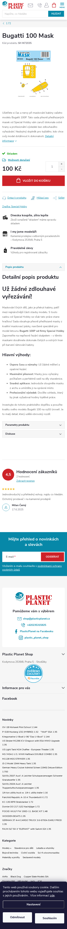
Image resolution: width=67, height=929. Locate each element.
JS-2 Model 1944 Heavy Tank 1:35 (19, 763)
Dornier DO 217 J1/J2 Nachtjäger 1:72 (21, 806)
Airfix (5, 876)
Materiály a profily (11, 857)
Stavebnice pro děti (23, 848)
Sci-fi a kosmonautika (48, 852)
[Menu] (62, 5)
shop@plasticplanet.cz (36, 618)
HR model (23, 881)
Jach (33, 881)
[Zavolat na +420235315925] (39, 5)
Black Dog (16, 876)
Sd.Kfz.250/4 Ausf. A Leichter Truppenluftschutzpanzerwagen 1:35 (20, 786)
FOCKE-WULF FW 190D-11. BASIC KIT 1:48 (24, 811)
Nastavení (33, 904)
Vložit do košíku (36, 181)
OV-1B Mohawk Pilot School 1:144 (19, 727)
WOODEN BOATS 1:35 (13, 816)
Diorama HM (8, 881)
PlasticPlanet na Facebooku (36, 631)
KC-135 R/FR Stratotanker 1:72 (17, 801)
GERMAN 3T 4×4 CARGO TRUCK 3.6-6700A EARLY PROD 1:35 (32, 822)
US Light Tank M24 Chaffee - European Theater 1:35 (28, 749)
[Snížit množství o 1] (61, 169)
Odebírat (52, 557)
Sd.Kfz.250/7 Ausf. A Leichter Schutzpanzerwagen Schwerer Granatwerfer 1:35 (32, 777)
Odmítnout (17, 917)
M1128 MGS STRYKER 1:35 (16, 758)
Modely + (6, 848)
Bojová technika (10, 852)
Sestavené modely (32, 857)
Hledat (56, 13)
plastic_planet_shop (36, 637)
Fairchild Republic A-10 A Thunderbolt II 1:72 (25, 797)
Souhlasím (50, 918)
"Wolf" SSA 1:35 (49, 731)
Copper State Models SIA (36, 876)
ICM (40, 881)
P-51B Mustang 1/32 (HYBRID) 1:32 (20, 731)
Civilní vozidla (28, 852)
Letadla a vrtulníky (45, 848)
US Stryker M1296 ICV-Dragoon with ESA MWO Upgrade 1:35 (31, 742)
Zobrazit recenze (25, 481)
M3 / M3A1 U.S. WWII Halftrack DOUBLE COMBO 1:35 (29, 754)
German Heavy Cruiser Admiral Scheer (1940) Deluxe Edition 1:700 (32, 769)
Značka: (14, 206)
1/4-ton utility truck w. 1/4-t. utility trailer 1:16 (25, 792)
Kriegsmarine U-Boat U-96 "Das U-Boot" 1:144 (26, 736)
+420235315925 (36, 625)
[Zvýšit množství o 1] (61, 164)
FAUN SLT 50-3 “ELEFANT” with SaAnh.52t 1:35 (26, 828)
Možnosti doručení (19, 160)
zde (52, 895)
